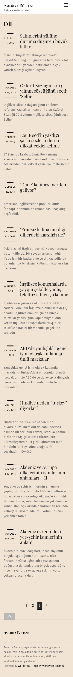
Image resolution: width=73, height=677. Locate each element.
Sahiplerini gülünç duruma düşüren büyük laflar (44, 41)
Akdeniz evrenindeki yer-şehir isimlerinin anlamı (41, 536)
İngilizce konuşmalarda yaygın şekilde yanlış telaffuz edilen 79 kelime (44, 289)
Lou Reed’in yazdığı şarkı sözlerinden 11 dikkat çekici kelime (40, 140)
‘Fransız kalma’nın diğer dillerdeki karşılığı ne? (44, 232)
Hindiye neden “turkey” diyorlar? (43, 405)
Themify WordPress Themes (48, 665)
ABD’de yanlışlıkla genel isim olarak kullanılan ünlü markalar (44, 353)
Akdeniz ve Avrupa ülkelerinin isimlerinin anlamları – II (42, 472)
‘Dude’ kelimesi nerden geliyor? (43, 187)
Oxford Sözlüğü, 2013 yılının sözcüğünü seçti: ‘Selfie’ (43, 90)
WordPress (24, 665)
